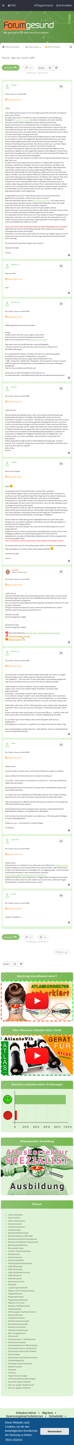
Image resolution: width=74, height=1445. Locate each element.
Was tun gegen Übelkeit (19, 1388)
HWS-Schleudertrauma (19, 1272)
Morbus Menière (15, 1315)
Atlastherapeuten (16, 1227)
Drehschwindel (15, 1257)
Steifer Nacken (15, 1366)
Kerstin (15, 570)
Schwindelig (14, 1354)
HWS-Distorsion (15, 1269)
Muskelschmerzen (22, 120)
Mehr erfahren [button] (14, 1439)
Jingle (14, 85)
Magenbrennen (15, 1293)
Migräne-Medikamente (19, 1306)
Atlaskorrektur (26, 1413)
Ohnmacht (13, 1336)
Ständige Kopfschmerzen (20, 1363)
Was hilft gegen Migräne (19, 1382)
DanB (13, 894)
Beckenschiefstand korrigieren (22, 1239)
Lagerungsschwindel (17, 1287)
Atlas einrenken (15, 1215)
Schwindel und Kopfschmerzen (23, 1357)
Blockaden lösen (16, 1248)
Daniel (14, 387)
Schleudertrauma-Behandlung (22, 1345)
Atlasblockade (15, 1224)
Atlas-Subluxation (16, 1221)
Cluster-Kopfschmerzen (19, 1251)
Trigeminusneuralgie (17, 1376)
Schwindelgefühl (16, 1360)
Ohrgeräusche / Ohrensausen (22, 1339)
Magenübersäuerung (18, 1300)
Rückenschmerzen (17, 1342)
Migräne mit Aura (16, 1303)
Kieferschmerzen (16, 1281)
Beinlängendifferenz (42, 200)
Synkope (12, 1369)
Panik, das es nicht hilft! (18, 58)
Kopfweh (12, 1284)
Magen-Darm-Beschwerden (21, 1291)
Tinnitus (12, 1372)
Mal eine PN (10, 273)
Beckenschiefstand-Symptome (23, 1242)
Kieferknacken (15, 1278)
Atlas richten (14, 1218)
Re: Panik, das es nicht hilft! (17, 311)
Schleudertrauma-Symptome (22, 1348)
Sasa (13, 743)
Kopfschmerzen (61, 865)
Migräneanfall (14, 1309)
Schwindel (56, 1416)
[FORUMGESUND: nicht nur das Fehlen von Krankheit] (32, 25)
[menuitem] (11, 5)
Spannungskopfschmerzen (24, 1416)
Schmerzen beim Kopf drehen (22, 1351)
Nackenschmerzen (38, 340)
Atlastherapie (14, 1230)
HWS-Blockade (15, 1266)
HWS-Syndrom (15, 1275)
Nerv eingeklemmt (17, 1333)
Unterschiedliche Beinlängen (22, 1379)
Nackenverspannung (18, 1330)
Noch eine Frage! (12, 471)
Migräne (47, 1413)
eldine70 (15, 840)
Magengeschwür (16, 1297)
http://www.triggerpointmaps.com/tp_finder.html (25, 875)
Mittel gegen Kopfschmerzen (22, 1312)
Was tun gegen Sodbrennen (21, 1385)
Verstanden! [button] (55, 1431)
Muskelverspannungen (18, 1321)
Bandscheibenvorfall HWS (20, 1236)
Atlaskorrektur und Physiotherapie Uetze (43, 633)
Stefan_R (15, 264)
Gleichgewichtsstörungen (20, 1263)
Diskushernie (14, 1254)
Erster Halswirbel (16, 1260)
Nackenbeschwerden (18, 1324)
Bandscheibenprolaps (18, 1233)
